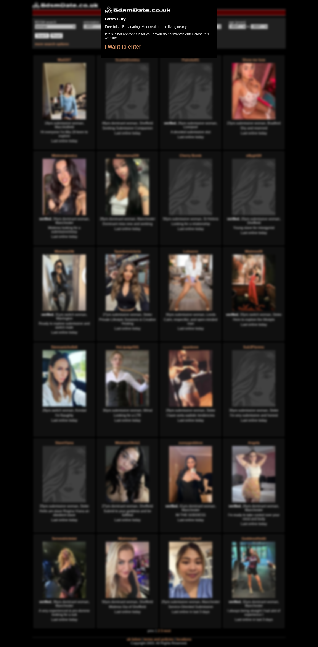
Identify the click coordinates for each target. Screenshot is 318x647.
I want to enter (123, 47)
